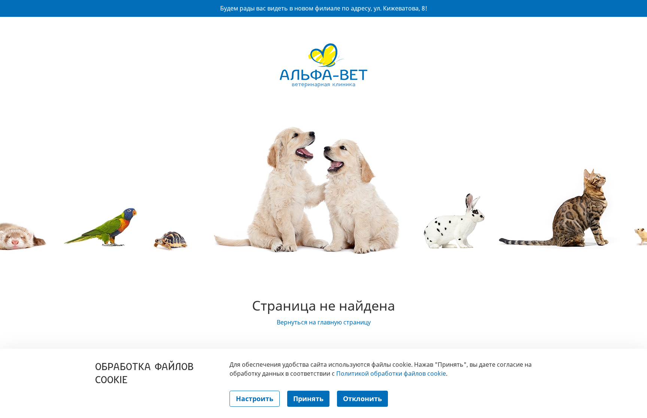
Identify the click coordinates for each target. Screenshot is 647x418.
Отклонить (362, 398)
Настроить (254, 398)
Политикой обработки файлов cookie (391, 373)
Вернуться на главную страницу (324, 322)
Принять (308, 398)
